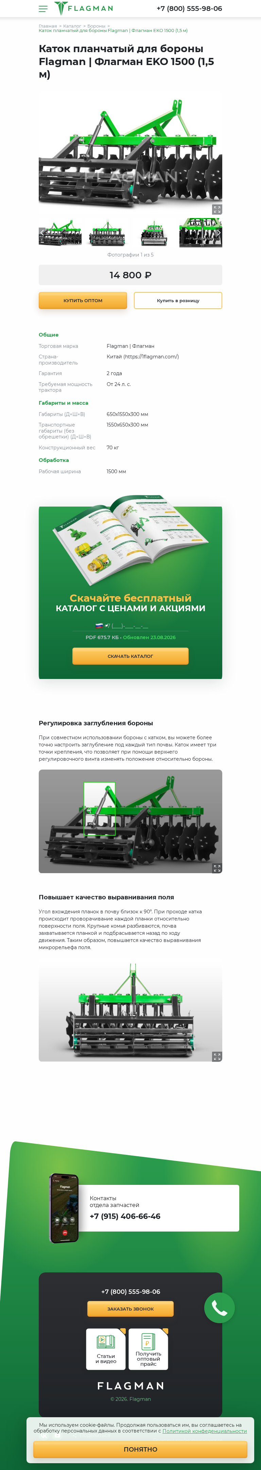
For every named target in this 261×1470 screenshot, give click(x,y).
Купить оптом (83, 300)
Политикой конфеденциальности (204, 1431)
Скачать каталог (130, 656)
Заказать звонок (130, 1309)
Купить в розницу (178, 300)
